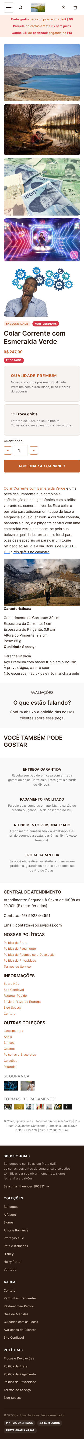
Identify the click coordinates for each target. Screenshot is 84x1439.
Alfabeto (10, 1214)
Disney (9, 1254)
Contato (9, 1013)
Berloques (11, 1206)
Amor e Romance (16, 1230)
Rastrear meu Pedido (19, 1306)
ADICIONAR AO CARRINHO (41, 466)
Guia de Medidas (16, 1314)
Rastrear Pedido (15, 995)
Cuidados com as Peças (21, 1322)
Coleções (10, 1060)
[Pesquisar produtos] (20, 7)
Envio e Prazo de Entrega (22, 1001)
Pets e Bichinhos (16, 1246)
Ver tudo (10, 1269)
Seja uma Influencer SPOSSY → (26, 1186)
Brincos (9, 1042)
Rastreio (10, 1067)
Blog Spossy (12, 1007)
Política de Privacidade (20, 960)
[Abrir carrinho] (75, 7)
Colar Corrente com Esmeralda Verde (34, 488)
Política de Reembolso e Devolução (29, 954)
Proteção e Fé (14, 1238)
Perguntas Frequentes (20, 1298)
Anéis (8, 1037)
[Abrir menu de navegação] (9, 7)
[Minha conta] (63, 7)
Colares (9, 1049)
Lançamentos (13, 1031)
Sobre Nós (11, 983)
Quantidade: (13, 441)
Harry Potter (13, 1261)
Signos (9, 1222)
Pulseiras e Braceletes (20, 1054)
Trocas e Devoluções (19, 1358)
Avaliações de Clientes (20, 1330)
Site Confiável (14, 990)
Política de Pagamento (20, 948)
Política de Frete (16, 943)
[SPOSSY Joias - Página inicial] (38, 7)
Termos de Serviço (17, 966)
